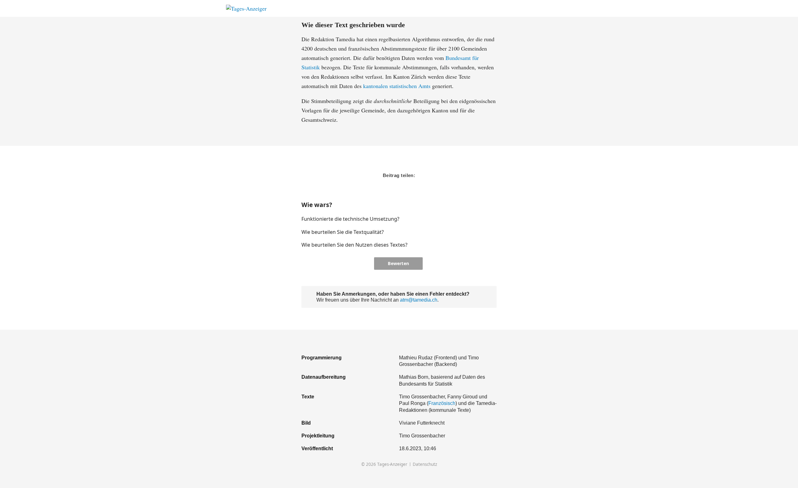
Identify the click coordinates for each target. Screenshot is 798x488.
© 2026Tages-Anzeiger (384, 464)
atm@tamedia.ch (418, 300)
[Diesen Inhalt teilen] (569, 8)
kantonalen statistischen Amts (396, 86)
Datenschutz (425, 464)
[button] (472, 219)
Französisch (441, 403)
